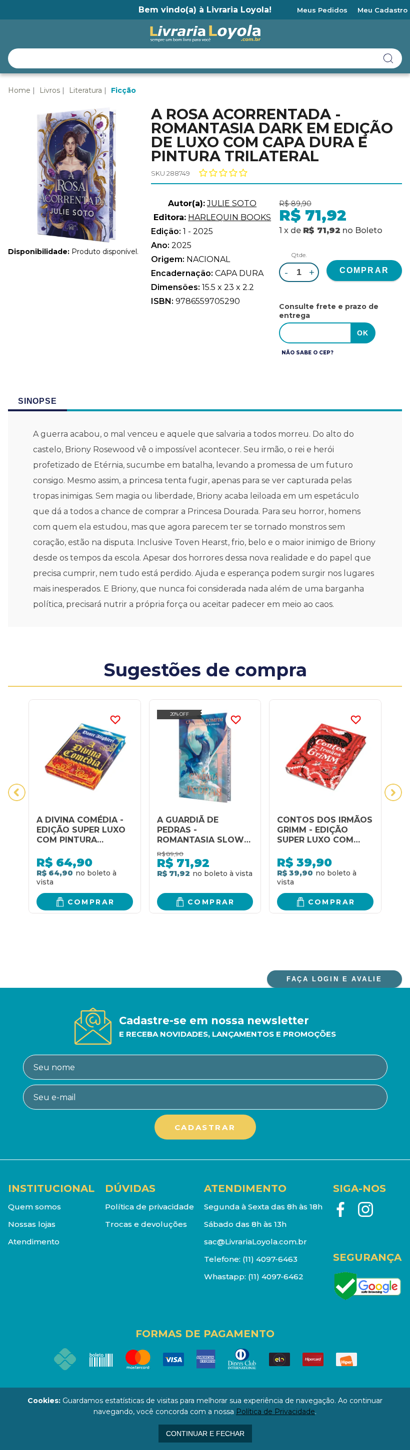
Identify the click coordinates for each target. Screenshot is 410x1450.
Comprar (91, 901)
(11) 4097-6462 (276, 1276)
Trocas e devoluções (146, 1224)
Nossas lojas (32, 1224)
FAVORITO (116, 720)
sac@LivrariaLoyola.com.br (255, 1241)
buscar (388, 58)
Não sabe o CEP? (308, 352)
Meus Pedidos (322, 10)
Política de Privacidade (275, 1411)
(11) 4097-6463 (270, 1259)
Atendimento (34, 1241)
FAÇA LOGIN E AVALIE (334, 979)
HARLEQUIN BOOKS (229, 217)
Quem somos (34, 1206)
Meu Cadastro (383, 10)
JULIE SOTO (231, 203)
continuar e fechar (205, 1434)
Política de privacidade (149, 1206)
